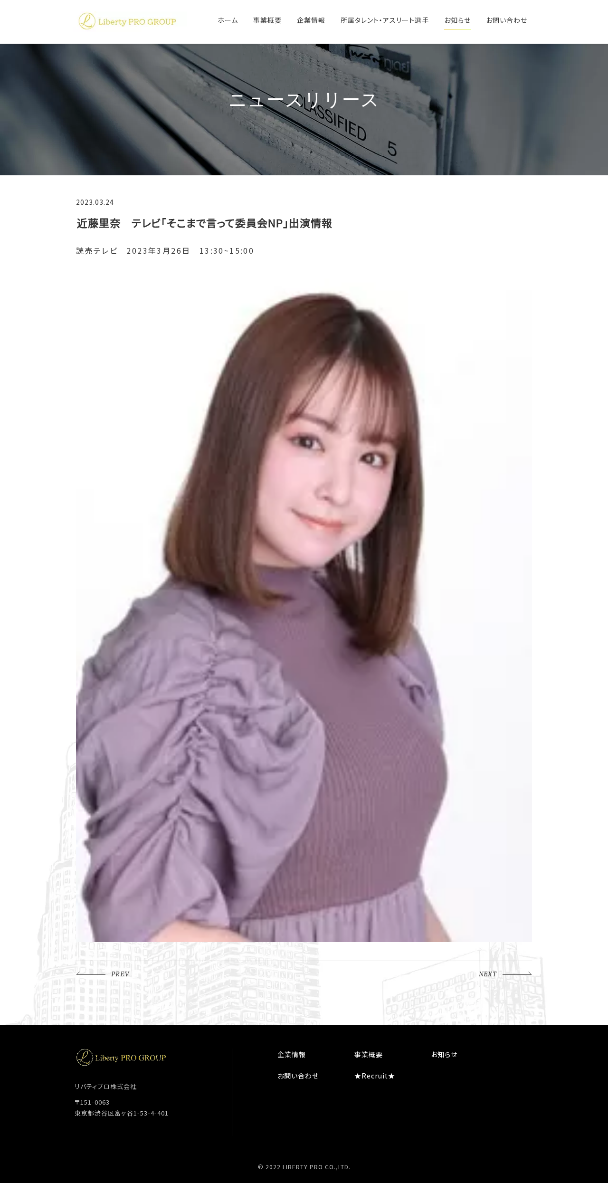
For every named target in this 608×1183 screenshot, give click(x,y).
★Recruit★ (374, 1075)
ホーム (228, 20)
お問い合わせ (506, 20)
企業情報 (311, 20)
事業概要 (267, 20)
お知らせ (457, 20)
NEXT (488, 974)
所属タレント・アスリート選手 (385, 20)
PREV (120, 974)
